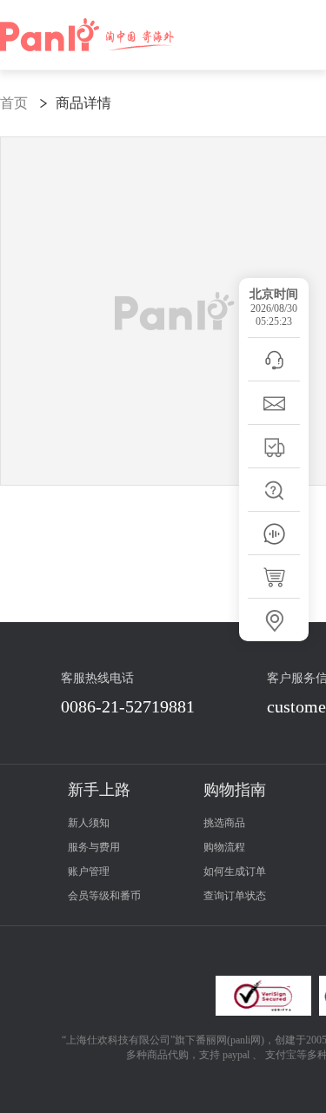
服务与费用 (94, 847)
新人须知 (89, 823)
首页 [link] (14, 103)
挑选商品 (224, 823)
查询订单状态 (234, 896)
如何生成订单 (234, 871)
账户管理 (89, 871)
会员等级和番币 (104, 896)
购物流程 (224, 847)
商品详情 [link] (83, 103)
